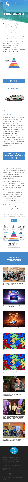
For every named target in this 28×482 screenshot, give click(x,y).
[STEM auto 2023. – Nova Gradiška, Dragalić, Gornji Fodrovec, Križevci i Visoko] (14, 430)
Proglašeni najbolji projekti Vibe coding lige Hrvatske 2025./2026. (13, 284)
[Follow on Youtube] (7, 474)
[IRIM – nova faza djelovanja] (14, 341)
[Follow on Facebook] (4, 474)
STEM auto (9, 114)
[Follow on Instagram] (10, 474)
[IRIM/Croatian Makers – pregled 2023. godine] (14, 362)
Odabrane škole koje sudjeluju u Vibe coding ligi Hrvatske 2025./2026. (14, 306)
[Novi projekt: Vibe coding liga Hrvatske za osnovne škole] (14, 319)
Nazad (14, 220)
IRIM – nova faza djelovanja (9, 350)
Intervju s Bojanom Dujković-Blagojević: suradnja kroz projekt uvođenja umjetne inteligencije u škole (12, 394)
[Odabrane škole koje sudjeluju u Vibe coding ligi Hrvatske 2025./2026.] (14, 296)
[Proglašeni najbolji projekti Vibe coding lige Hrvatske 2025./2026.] (14, 274)
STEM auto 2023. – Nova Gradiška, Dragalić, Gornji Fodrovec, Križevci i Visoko (14, 440)
